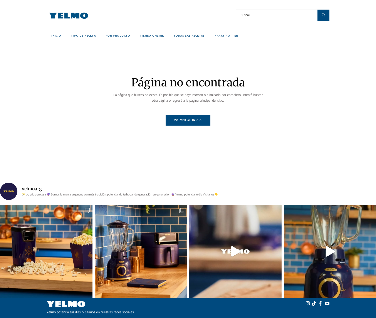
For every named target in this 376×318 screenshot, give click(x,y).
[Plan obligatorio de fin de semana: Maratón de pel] (46, 251)
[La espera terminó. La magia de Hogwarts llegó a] (235, 251)
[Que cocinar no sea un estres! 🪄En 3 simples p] (141, 251)
